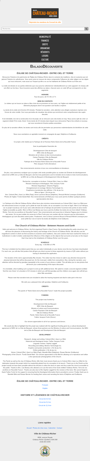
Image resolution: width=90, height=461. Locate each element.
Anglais (45, 388)
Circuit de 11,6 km (45, 405)
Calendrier (52, 428)
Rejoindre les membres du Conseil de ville (45, 22)
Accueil (29, 428)
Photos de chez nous (40, 428)
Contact (59, 428)
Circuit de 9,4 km (45, 402)
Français (45, 385)
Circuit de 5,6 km (45, 399)
